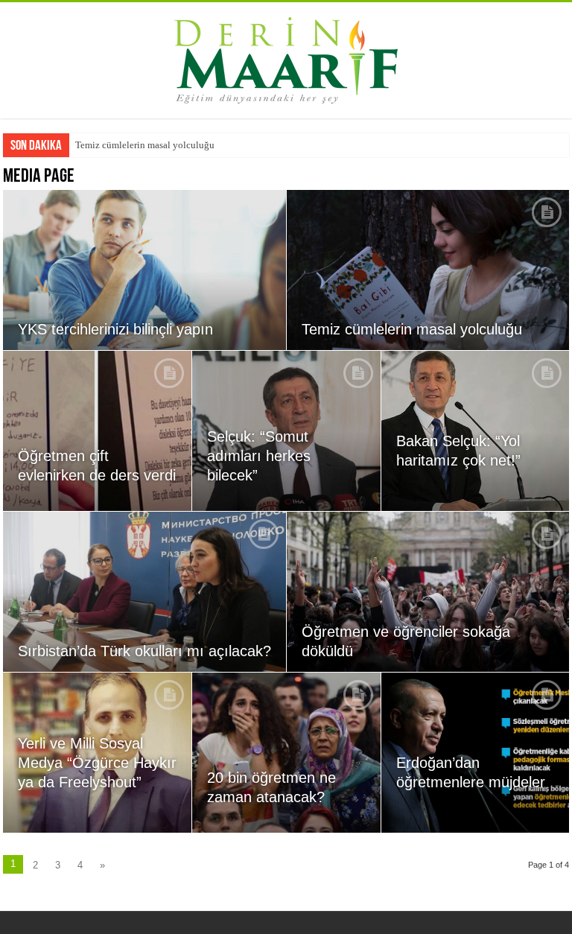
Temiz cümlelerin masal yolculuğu (144, 144)
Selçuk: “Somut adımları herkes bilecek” (259, 455)
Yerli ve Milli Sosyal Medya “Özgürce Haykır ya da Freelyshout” (97, 762)
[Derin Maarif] (286, 57)
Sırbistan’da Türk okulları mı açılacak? (144, 651)
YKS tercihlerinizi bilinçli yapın (115, 329)
